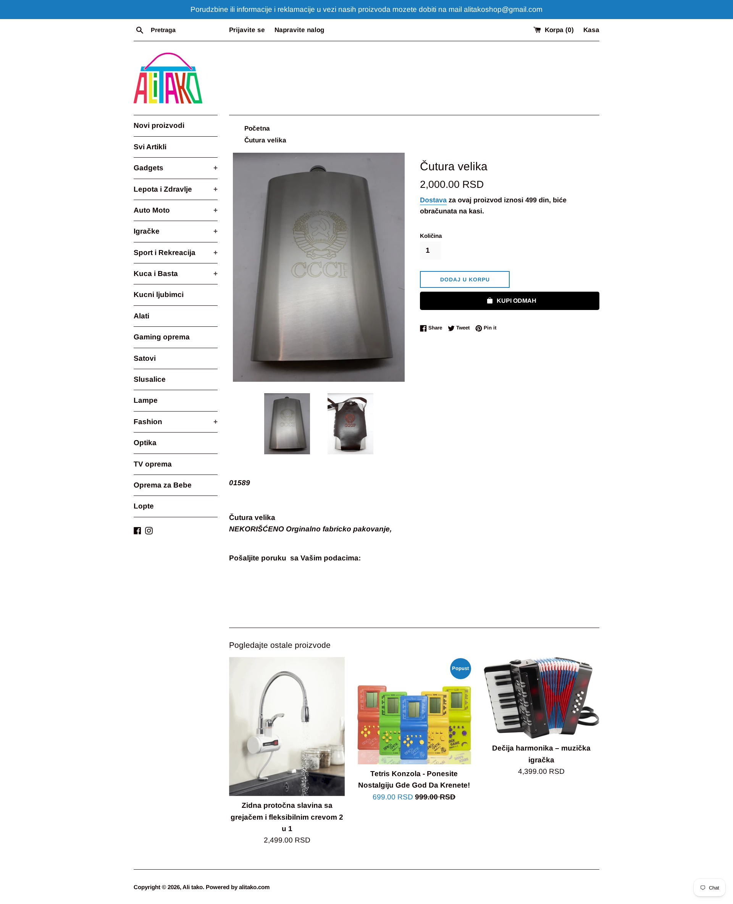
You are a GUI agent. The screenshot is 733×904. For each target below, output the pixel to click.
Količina (431, 235)
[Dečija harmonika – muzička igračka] (541, 698)
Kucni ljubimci (159, 295)
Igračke (176, 231)
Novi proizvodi (159, 125)
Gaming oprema (162, 337)
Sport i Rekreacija (176, 253)
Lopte (144, 506)
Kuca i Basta (176, 274)
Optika (145, 443)
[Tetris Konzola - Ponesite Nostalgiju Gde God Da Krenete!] (414, 710)
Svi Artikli (150, 147)
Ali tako (192, 887)
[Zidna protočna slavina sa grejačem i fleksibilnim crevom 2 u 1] (287, 726)
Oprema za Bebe (163, 485)
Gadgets (176, 168)
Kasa (591, 30)
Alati (141, 316)
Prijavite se (247, 30)
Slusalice (150, 379)
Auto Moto (176, 210)
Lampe (146, 400)
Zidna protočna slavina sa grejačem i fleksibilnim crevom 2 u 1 (287, 817)
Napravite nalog (299, 30)
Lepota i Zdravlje (176, 189)
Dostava (433, 200)
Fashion (176, 422)
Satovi (145, 358)
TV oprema (153, 464)
